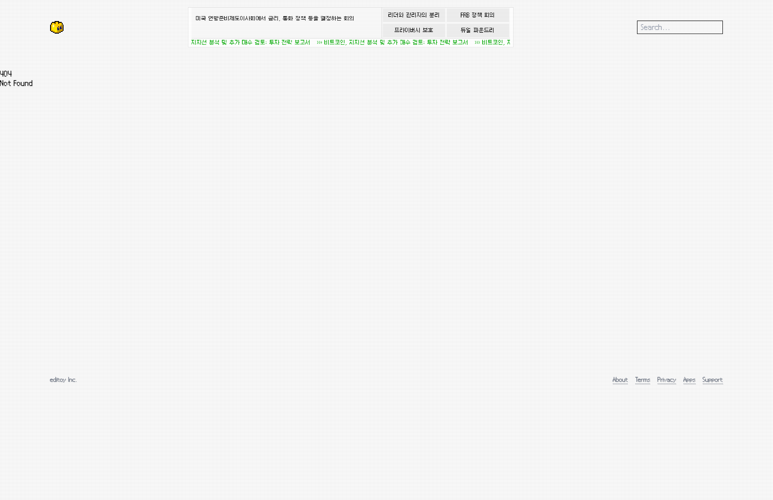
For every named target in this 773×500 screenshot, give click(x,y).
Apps (690, 379)
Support (713, 379)
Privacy (667, 379)
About (620, 379)
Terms (642, 379)
